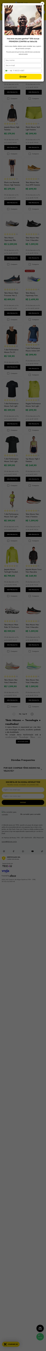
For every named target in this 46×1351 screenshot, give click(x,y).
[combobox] (8, 71)
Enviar (23, 76)
